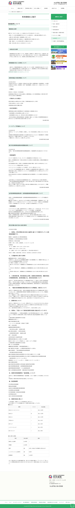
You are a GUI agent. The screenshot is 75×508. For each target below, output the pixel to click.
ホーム (12, 8)
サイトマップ (61, 502)
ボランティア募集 (56, 35)
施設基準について (56, 38)
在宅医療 (45, 8)
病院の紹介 (55, 26)
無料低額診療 (56, 29)
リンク (10, 502)
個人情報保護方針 (26, 502)
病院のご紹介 (20, 8)
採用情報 (62, 8)
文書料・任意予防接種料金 (58, 41)
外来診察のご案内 (28, 8)
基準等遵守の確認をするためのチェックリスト (19, 72)
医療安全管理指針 (34, 502)
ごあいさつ (55, 21)
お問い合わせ (68, 502)
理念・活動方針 (56, 23)
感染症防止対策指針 (42, 502)
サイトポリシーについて (17, 502)
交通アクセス (54, 8)
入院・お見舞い (37, 8)
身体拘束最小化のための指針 (52, 502)
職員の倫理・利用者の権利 (58, 32)
